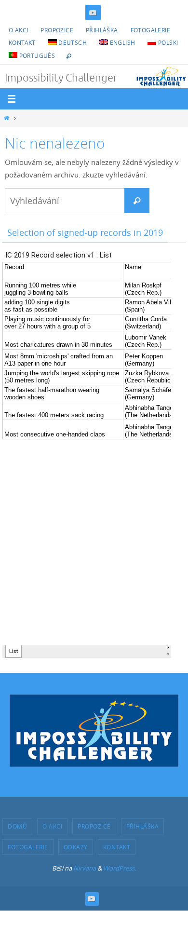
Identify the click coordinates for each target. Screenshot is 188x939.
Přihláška (102, 30)
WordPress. (119, 868)
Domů (17, 826)
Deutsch (72, 42)
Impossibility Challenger (61, 78)
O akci (18, 30)
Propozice (56, 30)
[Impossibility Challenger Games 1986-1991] (93, 12)
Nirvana (84, 868)
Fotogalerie (150, 30)
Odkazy (76, 847)
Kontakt (22, 42)
